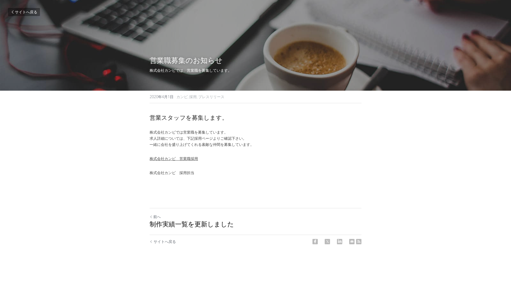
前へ (157, 216)
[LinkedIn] (339, 241)
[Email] (352, 241)
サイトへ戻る (26, 11)
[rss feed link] (358, 241)
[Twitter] (327, 241)
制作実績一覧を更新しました (192, 225)
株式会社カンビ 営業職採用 (174, 158)
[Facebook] (315, 241)
